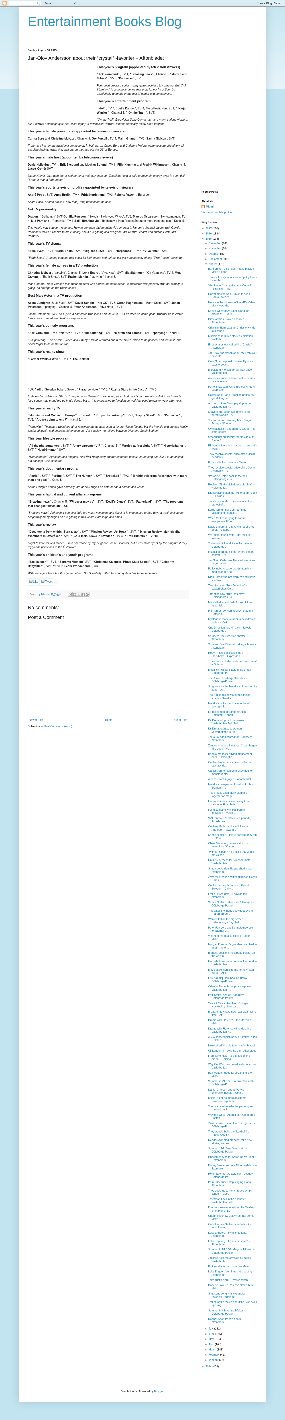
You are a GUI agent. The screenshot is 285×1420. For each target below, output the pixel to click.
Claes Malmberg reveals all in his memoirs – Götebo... (228, 845)
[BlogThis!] (74, 594)
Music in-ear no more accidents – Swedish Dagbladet (228, 1099)
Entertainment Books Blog (105, 21)
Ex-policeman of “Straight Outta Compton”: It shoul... (227, 713)
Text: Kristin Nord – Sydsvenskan (228, 1280)
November (215, 248)
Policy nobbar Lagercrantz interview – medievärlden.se (231, 570)
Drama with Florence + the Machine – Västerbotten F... (230, 1030)
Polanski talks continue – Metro (227, 462)
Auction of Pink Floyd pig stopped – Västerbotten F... (229, 405)
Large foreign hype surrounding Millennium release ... (227, 511)
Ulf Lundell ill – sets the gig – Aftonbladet (232, 1050)
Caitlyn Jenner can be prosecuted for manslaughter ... (230, 772)
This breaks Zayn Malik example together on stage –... (227, 794)
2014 (209, 1366)
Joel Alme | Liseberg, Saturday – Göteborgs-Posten (227, 680)
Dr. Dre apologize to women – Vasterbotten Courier (226, 730)
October (214, 253)
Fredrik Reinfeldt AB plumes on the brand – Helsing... (229, 1057)
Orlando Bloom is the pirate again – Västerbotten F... (229, 988)
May (211, 1339)
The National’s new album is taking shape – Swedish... (229, 696)
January (214, 1360)
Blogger (158, 1391)
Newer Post (36, 719)
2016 (209, 233)
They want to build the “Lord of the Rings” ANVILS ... (228, 1133)
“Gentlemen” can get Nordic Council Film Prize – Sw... (230, 287)
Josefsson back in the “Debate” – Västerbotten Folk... (228, 1201)
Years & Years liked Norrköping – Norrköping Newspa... (228, 1005)
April (212, 1344)
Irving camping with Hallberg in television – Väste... (227, 811)
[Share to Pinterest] (87, 594)
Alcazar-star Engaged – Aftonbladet (229, 779)
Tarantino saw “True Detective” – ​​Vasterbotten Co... (228, 587)
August (213, 264)
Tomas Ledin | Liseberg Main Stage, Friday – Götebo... (230, 422)
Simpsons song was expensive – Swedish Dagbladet (228, 1295)
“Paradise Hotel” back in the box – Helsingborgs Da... (228, 478)
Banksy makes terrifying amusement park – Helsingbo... (230, 755)
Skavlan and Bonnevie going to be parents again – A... (229, 413)
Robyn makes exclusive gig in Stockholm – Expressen (226, 654)
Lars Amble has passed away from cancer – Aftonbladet (229, 803)
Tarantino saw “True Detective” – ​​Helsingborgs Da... (228, 595)
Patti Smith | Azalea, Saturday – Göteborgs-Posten (227, 996)
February (214, 1354)
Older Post (180, 719)
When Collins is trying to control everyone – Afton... (227, 520)
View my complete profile (217, 212)
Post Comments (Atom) (58, 726)
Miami (210, 206)
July (211, 1328)
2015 (209, 238)
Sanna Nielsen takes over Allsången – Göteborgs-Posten (231, 904)
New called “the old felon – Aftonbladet (231, 1045)
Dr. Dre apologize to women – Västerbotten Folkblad (226, 722)
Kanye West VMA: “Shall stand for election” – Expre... (228, 312)
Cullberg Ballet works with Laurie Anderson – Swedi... (228, 828)
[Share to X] (79, 594)
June (212, 1334)
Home (108, 719)
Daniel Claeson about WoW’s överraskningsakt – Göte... (226, 1091)
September (216, 259)
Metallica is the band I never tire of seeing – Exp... (228, 705)
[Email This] (70, 594)
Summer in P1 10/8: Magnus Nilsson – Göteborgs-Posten (231, 1251)
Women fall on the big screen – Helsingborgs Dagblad (227, 921)
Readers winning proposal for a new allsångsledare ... (230, 1141)
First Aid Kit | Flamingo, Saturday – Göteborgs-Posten (228, 979)
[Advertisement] (61, 92)
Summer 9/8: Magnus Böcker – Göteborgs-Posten (226, 1312)
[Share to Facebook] (83, 594)
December (215, 243)
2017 (209, 228)
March (213, 1349)
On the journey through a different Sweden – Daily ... (228, 887)
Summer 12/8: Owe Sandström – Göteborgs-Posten (227, 1150)
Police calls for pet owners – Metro (229, 1266)
